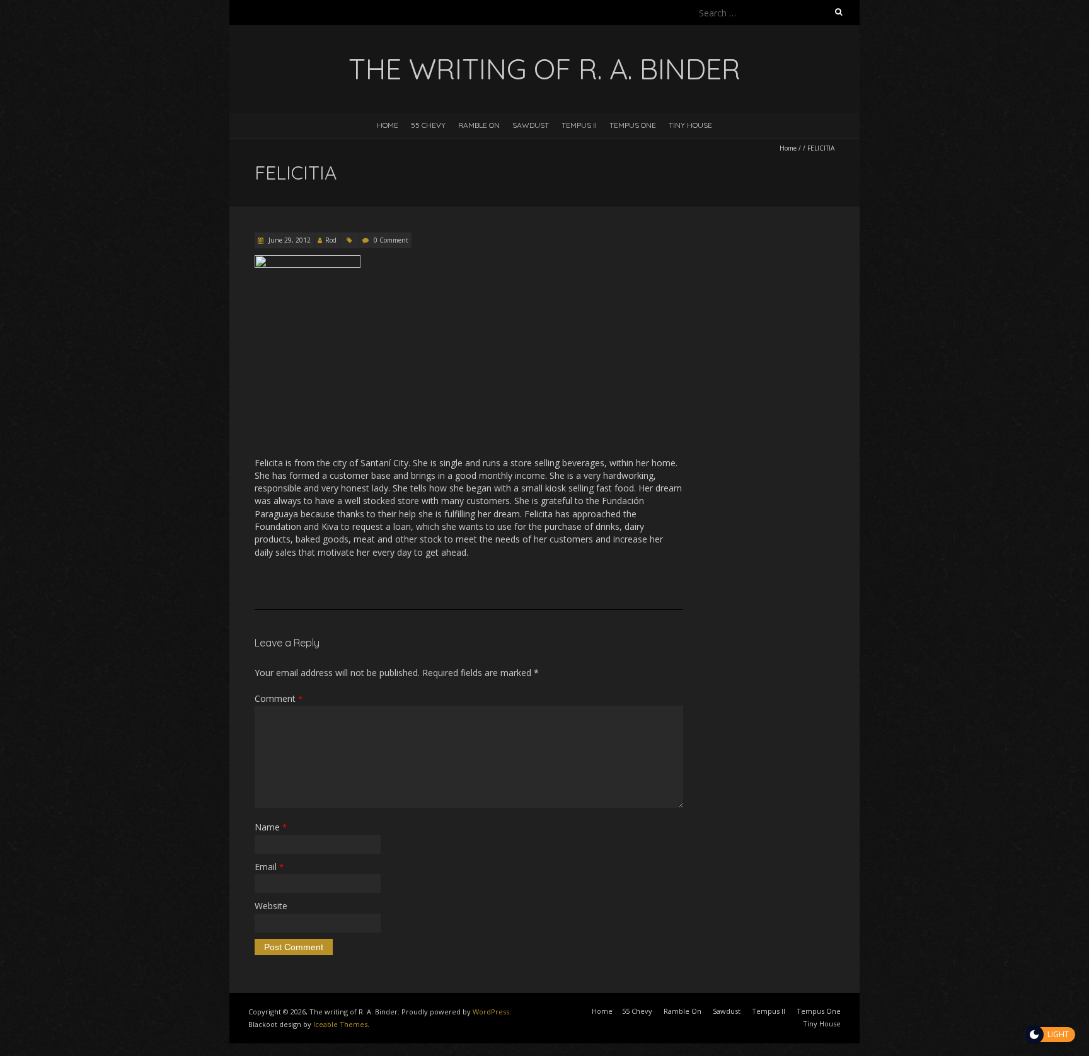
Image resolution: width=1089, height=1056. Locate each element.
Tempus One (632, 125)
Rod (331, 240)
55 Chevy (428, 125)
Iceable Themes (340, 1024)
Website (271, 906)
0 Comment (391, 240)
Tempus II (579, 125)
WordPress (491, 1011)
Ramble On (479, 125)
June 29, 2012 (289, 240)
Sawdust (530, 125)
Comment (278, 698)
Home (387, 125)
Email (269, 867)
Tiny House (690, 125)
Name (271, 827)
